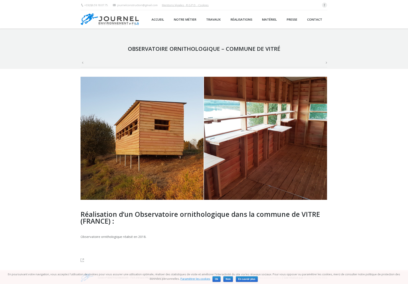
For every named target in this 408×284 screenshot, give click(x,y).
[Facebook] (324, 5)
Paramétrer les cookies (195, 279)
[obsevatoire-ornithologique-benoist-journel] (142, 138)
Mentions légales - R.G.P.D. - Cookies (185, 5)
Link (84, 260)
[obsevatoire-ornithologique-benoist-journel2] (265, 138)
